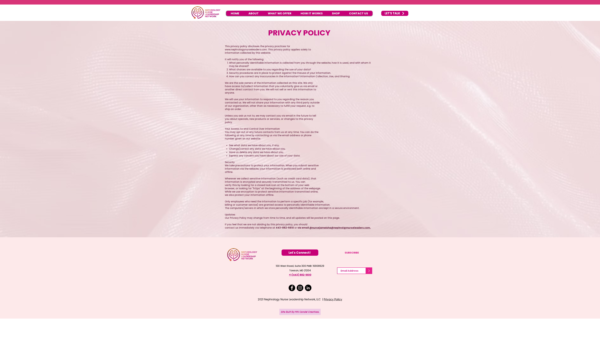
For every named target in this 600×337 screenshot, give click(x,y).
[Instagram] (300, 288)
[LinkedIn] (308, 288)
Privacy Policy (333, 299)
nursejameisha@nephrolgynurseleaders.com (341, 227)
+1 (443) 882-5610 (300, 274)
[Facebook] (292, 288)
